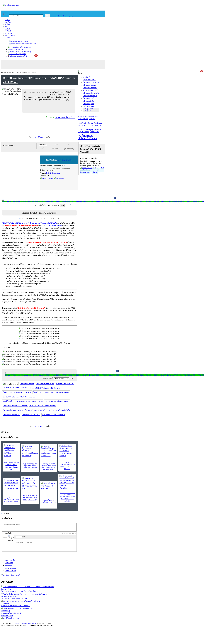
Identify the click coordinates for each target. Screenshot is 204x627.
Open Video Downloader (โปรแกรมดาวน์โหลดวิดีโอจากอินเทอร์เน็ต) (30, 465)
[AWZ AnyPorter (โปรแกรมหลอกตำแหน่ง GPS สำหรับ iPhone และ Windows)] (67, 451)
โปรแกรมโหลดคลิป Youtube (13, 410)
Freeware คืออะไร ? (65, 117)
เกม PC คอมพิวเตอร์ (90, 90)
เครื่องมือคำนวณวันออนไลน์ (18, 56)
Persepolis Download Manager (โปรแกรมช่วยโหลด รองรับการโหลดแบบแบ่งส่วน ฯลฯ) (49, 466)
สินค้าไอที (8, 31)
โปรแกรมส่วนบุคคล (90, 85)
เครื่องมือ (8, 38)
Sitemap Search (88, 109)
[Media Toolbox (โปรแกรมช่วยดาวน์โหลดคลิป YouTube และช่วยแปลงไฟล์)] (11, 450)
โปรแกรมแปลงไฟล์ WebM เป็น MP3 (42, 406)
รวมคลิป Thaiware (10, 35)
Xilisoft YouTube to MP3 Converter (15, 387)
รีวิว (6, 26)
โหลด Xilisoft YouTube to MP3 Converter (17, 392)
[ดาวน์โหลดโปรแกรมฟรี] (11, 5)
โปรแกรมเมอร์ (88, 98)
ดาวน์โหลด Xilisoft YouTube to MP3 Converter (19, 397)
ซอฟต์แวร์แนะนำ (97, 124)
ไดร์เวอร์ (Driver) (89, 106)
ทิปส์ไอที (7, 29)
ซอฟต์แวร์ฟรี (93, 118)
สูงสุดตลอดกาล (95, 131)
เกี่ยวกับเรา (9, 563)
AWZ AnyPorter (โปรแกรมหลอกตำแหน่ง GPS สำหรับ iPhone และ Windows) (67, 466)
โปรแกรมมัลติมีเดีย (90, 88)
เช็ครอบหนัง (8, 33)
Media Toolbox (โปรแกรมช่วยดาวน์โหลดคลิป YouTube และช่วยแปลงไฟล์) (11, 466)
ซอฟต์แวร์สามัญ (84, 124)
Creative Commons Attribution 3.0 (25, 623)
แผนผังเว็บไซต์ (10, 571)
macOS (62, 178)
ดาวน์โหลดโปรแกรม (65, 160)
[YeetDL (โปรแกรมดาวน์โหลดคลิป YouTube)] (48, 485)
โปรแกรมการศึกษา (90, 96)
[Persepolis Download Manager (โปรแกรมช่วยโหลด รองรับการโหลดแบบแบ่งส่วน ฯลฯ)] (48, 451)
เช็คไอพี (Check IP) (20, 49)
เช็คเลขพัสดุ (27, 51)
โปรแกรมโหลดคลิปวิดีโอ (61, 410)
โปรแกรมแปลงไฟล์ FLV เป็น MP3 (15, 406)
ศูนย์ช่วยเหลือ (10, 560)
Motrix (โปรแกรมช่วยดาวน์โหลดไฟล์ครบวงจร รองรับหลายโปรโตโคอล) (11, 499)
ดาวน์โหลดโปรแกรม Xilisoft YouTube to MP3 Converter (23, 401)
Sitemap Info (87, 110)
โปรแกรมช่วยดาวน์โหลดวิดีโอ (53, 415)
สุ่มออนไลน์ (22, 54)
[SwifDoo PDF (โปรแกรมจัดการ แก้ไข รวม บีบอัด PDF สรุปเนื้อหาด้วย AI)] (30, 483)
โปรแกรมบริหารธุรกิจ (91, 93)
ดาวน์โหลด (8, 22)
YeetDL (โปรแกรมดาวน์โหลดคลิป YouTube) (48, 501)
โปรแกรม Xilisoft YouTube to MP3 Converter (44, 388)
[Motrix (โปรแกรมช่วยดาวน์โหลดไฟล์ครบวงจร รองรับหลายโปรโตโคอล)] (11, 484)
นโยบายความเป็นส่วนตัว (28, 621)
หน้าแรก (7, 20)
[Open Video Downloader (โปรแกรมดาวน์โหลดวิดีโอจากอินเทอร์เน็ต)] (30, 451)
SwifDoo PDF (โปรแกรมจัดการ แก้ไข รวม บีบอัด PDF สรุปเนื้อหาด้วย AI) (30, 498)
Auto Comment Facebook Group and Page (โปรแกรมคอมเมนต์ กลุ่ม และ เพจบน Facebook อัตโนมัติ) (67, 497)
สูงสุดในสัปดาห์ (84, 131)
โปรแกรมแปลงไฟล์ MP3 (31, 415)
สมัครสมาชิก (60, 16)
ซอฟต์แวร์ (25, 41)
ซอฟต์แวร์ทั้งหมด (89, 80)
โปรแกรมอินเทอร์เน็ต (20, 72)
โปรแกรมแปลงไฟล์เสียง (11, 415)
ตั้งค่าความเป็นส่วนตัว (9, 621)
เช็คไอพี (94, 172)
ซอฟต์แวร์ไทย (83, 118)
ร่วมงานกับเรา (10, 568)
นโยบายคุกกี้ (44, 621)
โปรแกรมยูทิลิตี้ (88, 104)
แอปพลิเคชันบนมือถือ (30, 43)
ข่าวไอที (7, 24)
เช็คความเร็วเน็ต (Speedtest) (23, 47)
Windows (50, 178)
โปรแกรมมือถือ (88, 101)
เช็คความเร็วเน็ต (84, 172)
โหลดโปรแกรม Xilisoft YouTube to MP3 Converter (51, 392)
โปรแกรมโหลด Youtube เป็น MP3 (37, 410)
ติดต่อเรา (8, 565)
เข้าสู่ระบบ (69, 16)
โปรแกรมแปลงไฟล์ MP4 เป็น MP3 (57, 401)
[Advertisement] (49, 107)
